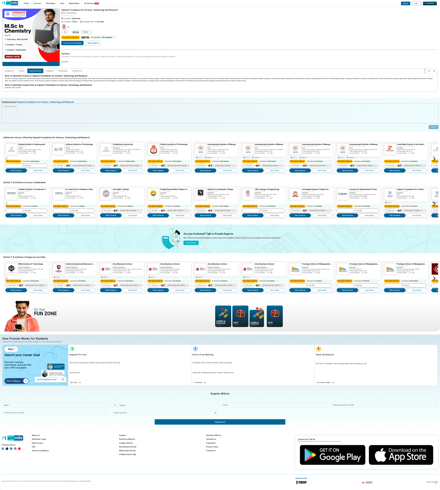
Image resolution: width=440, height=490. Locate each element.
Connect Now (191, 243)
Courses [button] (37, 3)
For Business (430, 3)
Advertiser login (39, 439)
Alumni (21, 71)
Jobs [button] (62, 3)
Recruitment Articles (127, 447)
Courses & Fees (35, 71)
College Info (9, 71)
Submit (433, 127)
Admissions (77, 71)
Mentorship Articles (127, 451)
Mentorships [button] (74, 3)
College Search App (127, 454)
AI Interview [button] (89, 3)
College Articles (126, 443)
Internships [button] (50, 3)
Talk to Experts (16, 170)
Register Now (220, 422)
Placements (62, 71)
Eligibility (50, 71)
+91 (115, 405)
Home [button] (26, 3)
